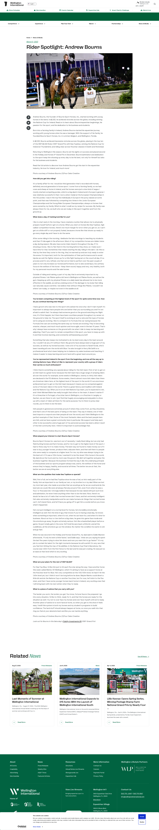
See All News (142, 656)
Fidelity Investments (71, 621)
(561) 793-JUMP (126, 793)
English (32, 4)
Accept (142, 816)
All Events (13, 766)
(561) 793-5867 (138, 793)
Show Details (37, 826)
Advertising (14, 772)
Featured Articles (44, 776)
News (97, 665)
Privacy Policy (98, 776)
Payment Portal (98, 772)
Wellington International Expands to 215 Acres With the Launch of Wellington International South (79, 702)
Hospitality (13, 769)
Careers (96, 769)
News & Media (37, 37)
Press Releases (47, 665)
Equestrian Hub (71, 776)
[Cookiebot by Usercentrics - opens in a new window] (22, 827)
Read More (21, 722)
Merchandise (14, 776)
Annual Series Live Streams (75, 769)
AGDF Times (42, 772)
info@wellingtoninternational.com (132, 797)
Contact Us (97, 766)
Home (28, 37)
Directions (69, 766)
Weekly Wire (42, 769)
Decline (142, 822)
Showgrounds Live (72, 772)
